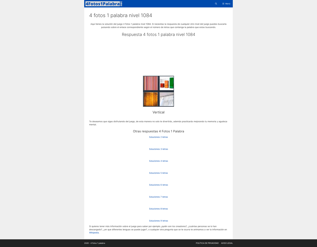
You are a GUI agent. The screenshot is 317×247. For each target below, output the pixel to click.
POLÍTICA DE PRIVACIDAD (207, 243)
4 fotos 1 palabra (98, 243)
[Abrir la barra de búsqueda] (216, 3)
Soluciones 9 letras (158, 221)
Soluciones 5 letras (158, 173)
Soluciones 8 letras (158, 209)
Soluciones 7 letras (158, 197)
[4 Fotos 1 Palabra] (104, 3)
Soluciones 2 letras (158, 137)
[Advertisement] (158, 57)
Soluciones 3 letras (158, 149)
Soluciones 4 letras (158, 161)
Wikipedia (94, 232)
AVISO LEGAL (227, 243)
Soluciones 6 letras (158, 185)
